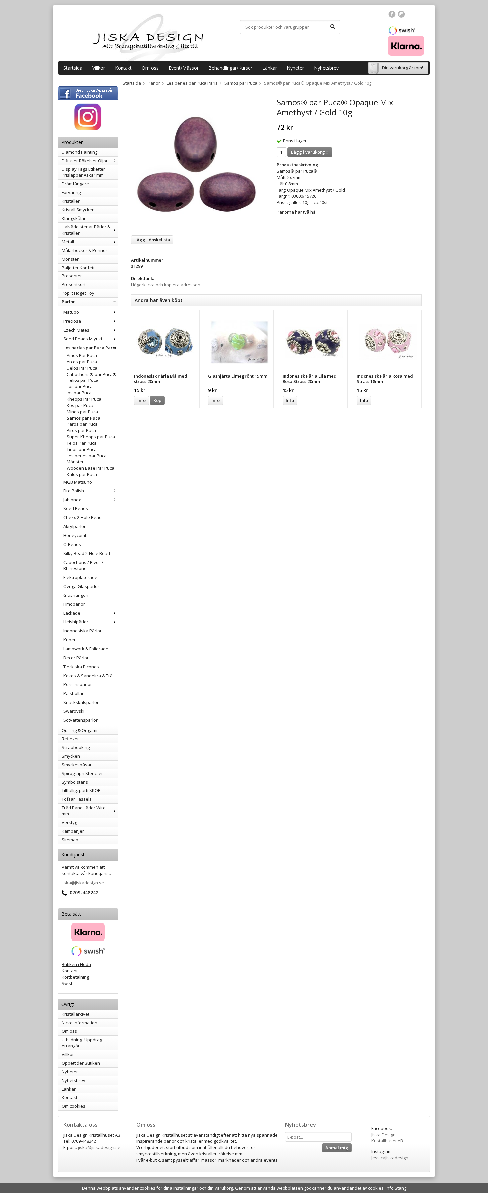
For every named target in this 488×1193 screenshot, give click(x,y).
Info (141, 400)
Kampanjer (73, 831)
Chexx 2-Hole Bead (82, 517)
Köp (157, 400)
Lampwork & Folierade (85, 649)
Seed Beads (75, 508)
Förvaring (71, 192)
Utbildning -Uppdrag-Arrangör (82, 1043)
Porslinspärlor (77, 684)
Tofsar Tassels (77, 799)
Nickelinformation (79, 1023)
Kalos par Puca (82, 474)
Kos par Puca (80, 405)
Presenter (72, 276)
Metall (68, 242)
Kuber (69, 640)
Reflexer (70, 739)
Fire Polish (73, 491)
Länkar (269, 68)
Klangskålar (74, 218)
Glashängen (75, 595)
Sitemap (70, 840)
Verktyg (69, 822)
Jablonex (72, 500)
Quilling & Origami (79, 730)
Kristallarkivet (75, 1014)
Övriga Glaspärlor (81, 586)
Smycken (71, 756)
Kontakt (123, 68)
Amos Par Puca (82, 355)
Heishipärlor (75, 622)
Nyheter (295, 68)
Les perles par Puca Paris (89, 348)
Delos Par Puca (82, 368)
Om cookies (73, 1106)
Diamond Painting (79, 152)
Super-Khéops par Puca (91, 437)
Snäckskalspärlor (81, 702)
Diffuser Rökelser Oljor (85, 160)
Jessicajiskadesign (389, 1158)
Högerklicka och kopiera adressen (165, 285)
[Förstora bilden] (196, 164)
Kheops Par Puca (84, 399)
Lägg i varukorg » (310, 152)
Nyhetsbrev (326, 68)
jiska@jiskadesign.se (83, 883)
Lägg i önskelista (152, 240)
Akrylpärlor (74, 526)
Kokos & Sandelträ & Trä (88, 676)
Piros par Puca (81, 430)
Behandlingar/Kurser (230, 68)
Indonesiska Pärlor (82, 631)
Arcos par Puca (82, 362)
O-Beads (72, 544)
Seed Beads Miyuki (82, 339)
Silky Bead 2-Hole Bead (86, 553)
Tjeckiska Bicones (81, 667)
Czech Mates (76, 330)
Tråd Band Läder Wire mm (84, 811)
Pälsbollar (73, 693)
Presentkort (74, 284)
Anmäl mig (336, 1148)
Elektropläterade (80, 577)
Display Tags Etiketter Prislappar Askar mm (83, 172)
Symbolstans (75, 782)
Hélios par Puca (82, 380)
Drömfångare (75, 184)
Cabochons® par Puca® (92, 374)
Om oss (150, 68)
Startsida (72, 68)
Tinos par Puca (82, 449)
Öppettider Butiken (81, 1063)
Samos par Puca (83, 418)
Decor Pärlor (76, 658)
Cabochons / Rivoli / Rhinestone (83, 565)
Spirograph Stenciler (82, 773)
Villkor (98, 68)
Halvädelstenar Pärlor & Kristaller (86, 230)
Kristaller (71, 201)
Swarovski (73, 711)
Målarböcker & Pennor (84, 250)
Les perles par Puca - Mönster (88, 459)
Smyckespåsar (77, 765)
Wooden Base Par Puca (90, 468)
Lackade (71, 613)
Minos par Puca (82, 412)
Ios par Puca (79, 393)
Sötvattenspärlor (80, 720)
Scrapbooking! (76, 747)
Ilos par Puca (80, 386)
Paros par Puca (82, 424)
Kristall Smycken (78, 210)
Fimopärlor (74, 604)
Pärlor (68, 302)
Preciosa (72, 321)
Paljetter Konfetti (79, 268)
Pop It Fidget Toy (78, 293)
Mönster (70, 259)
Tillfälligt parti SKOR (81, 790)
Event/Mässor (184, 68)
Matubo (71, 312)
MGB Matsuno (77, 482)
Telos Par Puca (82, 443)
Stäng (400, 1188)
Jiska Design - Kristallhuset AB (387, 1138)
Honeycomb (75, 535)
